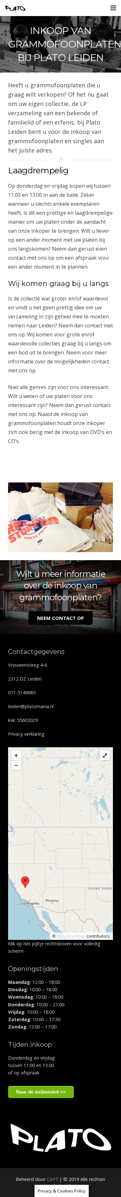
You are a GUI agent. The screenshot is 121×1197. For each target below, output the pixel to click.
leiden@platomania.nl (31, 706)
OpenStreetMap (71, 936)
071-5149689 (21, 693)
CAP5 (52, 1179)
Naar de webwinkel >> (41, 1092)
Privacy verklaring (26, 734)
